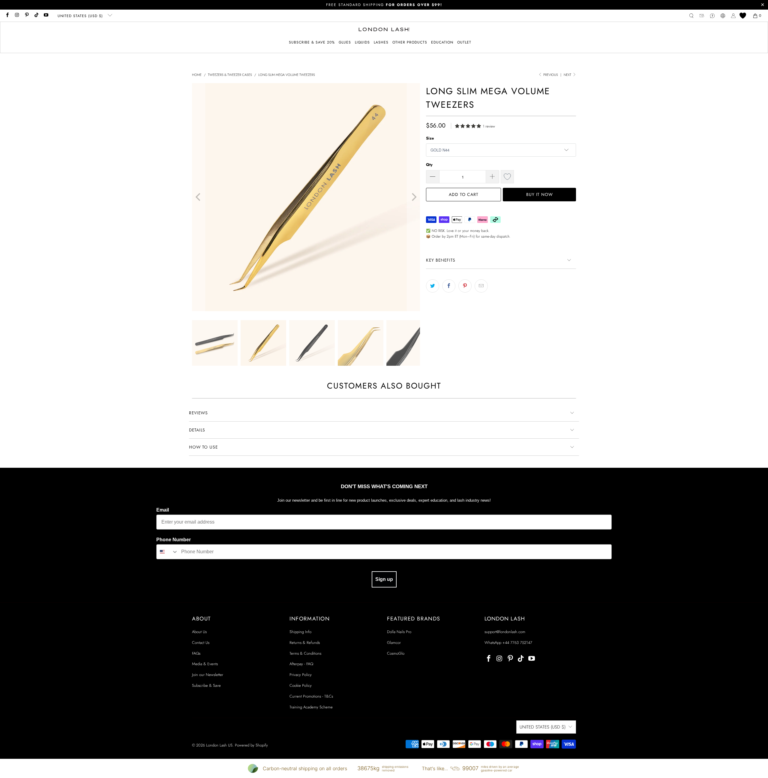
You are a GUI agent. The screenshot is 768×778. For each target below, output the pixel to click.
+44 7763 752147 (517, 642)
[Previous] (198, 197)
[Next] (413, 197)
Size (430, 138)
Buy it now (539, 194)
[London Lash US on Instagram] (16, 15)
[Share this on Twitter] (432, 286)
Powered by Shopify (251, 745)
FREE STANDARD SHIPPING (384, 5)
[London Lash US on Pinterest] (26, 15)
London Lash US (219, 745)
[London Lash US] (384, 30)
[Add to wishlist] (507, 176)
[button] (345, 42)
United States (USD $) (81, 16)
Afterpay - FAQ (301, 664)
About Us (199, 632)
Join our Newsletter (207, 674)
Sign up (384, 579)
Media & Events (205, 664)
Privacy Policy (301, 674)
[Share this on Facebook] (448, 286)
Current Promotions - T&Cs (311, 696)
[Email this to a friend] (481, 286)
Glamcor (394, 642)
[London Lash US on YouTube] (45, 15)
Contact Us (200, 642)
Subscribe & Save (206, 685)
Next (568, 74)
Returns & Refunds (305, 642)
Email (162, 509)
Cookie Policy (301, 685)
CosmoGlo (395, 653)
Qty (429, 164)
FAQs (196, 653)
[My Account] (733, 16)
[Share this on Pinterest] (465, 286)
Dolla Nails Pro (399, 632)
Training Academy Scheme (311, 707)
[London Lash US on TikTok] (36, 15)
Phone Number (173, 539)
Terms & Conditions (305, 653)
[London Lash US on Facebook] (7, 15)
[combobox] (167, 552)
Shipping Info (300, 632)
